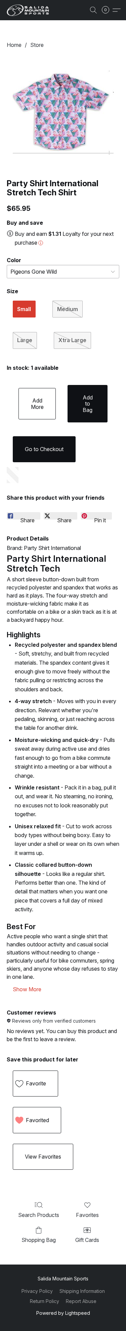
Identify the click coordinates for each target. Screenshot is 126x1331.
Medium (67, 309)
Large (24, 340)
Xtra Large (72, 340)
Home (14, 44)
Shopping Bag (39, 1240)
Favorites (87, 1215)
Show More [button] (27, 989)
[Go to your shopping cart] (107, 10)
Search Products (38, 1215)
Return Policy (44, 1301)
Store (37, 44)
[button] (28, 10)
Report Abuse (81, 1301)
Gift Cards (87, 1240)
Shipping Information (82, 1291)
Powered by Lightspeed (63, 1313)
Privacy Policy (37, 1291)
